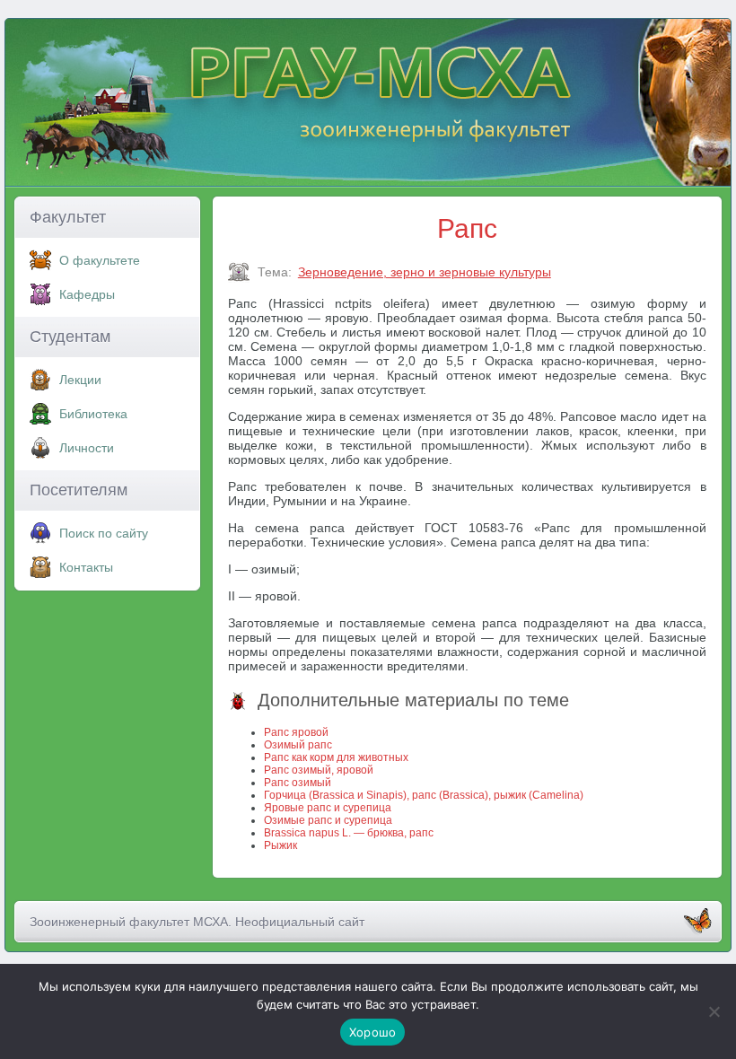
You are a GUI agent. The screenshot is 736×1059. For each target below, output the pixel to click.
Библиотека (93, 414)
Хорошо (373, 1032)
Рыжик (280, 845)
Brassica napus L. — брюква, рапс (349, 833)
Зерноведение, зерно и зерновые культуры (424, 272)
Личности (86, 448)
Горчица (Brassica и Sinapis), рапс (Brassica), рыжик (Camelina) (423, 795)
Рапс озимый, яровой (318, 770)
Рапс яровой (296, 732)
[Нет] (714, 1011)
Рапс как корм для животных (336, 757)
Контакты (86, 567)
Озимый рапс (298, 745)
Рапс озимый (297, 782)
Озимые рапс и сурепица (328, 820)
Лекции (80, 379)
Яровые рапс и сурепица (327, 807)
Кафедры (87, 294)
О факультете (99, 260)
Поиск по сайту (103, 533)
